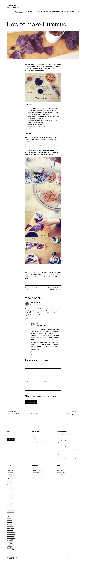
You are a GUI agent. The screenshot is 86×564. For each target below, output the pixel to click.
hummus (55, 289)
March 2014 (10, 526)
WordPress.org (60, 474)
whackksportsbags (62, 440)
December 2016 (11, 472)
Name (27, 381)
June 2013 (9, 543)
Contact (72, 11)
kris (27, 289)
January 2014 (10, 530)
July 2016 (9, 480)
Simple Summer (36, 476)
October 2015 (10, 496)
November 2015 (11, 494)
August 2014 (10, 516)
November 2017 (11, 470)
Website (27, 389)
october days (35, 442)
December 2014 (11, 508)
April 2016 (9, 484)
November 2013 (11, 534)
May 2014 (9, 522)
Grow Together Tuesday (38, 474)
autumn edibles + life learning (39, 440)
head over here (52, 108)
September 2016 (11, 476)
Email (46, 381)
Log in (58, 468)
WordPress (76, 558)
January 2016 (10, 490)
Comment (28, 367)
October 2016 (10, 474)
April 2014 (9, 524)
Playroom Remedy (40, 11)
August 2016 (10, 478)
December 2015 (11, 492)
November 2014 (11, 510)
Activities (34, 468)
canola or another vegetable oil (40, 114)
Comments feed (61, 472)
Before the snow (36, 438)
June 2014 (9, 520)
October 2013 (10, 536)
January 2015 (10, 506)
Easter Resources (36, 472)
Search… (9, 431)
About (77, 11)
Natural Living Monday (50, 272)
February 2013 (10, 549)
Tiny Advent (29, 11)
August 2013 (10, 539)
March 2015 (10, 502)
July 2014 (9, 518)
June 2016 (9, 482)
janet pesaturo (35, 303)
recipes (59, 289)
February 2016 (10, 488)
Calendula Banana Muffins (63, 438)
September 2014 (11, 514)
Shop (19, 11)
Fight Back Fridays (43, 276)
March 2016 (10, 486)
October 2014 (10, 512)
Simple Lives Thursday (52, 274)
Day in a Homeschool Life (53, 11)
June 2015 (9, 500)
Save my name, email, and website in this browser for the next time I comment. (42, 397)
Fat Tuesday (41, 274)
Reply (26, 318)
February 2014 (10, 528)
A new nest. (35, 434)
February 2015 (10, 504)
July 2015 (9, 498)
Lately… (34, 436)
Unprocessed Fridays (31, 276)
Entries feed (60, 470)
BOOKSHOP (65, 11)
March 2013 (10, 547)
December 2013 (11, 532)
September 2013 (11, 538)
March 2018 (10, 468)
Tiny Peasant (12, 5)
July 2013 (9, 541)
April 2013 (9, 546)
